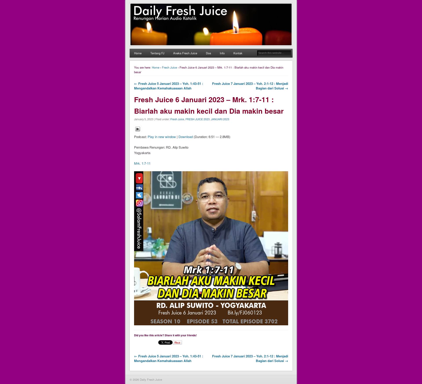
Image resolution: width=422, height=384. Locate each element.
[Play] (137, 131)
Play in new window (162, 136)
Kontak (237, 53)
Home (138, 53)
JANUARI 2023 (220, 119)
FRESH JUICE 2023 (198, 119)
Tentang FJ (157, 53)
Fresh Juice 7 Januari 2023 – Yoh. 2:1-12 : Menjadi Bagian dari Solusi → (250, 86)
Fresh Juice (169, 67)
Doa (208, 53)
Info (222, 53)
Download (185, 136)
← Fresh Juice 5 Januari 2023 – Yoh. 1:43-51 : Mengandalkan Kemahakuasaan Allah (168, 86)
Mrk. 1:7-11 (142, 163)
